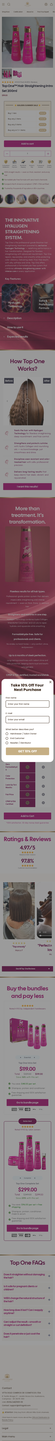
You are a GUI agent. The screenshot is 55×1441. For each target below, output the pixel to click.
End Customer (17, 738)
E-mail (9, 713)
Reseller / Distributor (20, 743)
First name (11, 697)
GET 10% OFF (27, 751)
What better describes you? (20, 729)
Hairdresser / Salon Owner (23, 733)
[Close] (50, 682)
